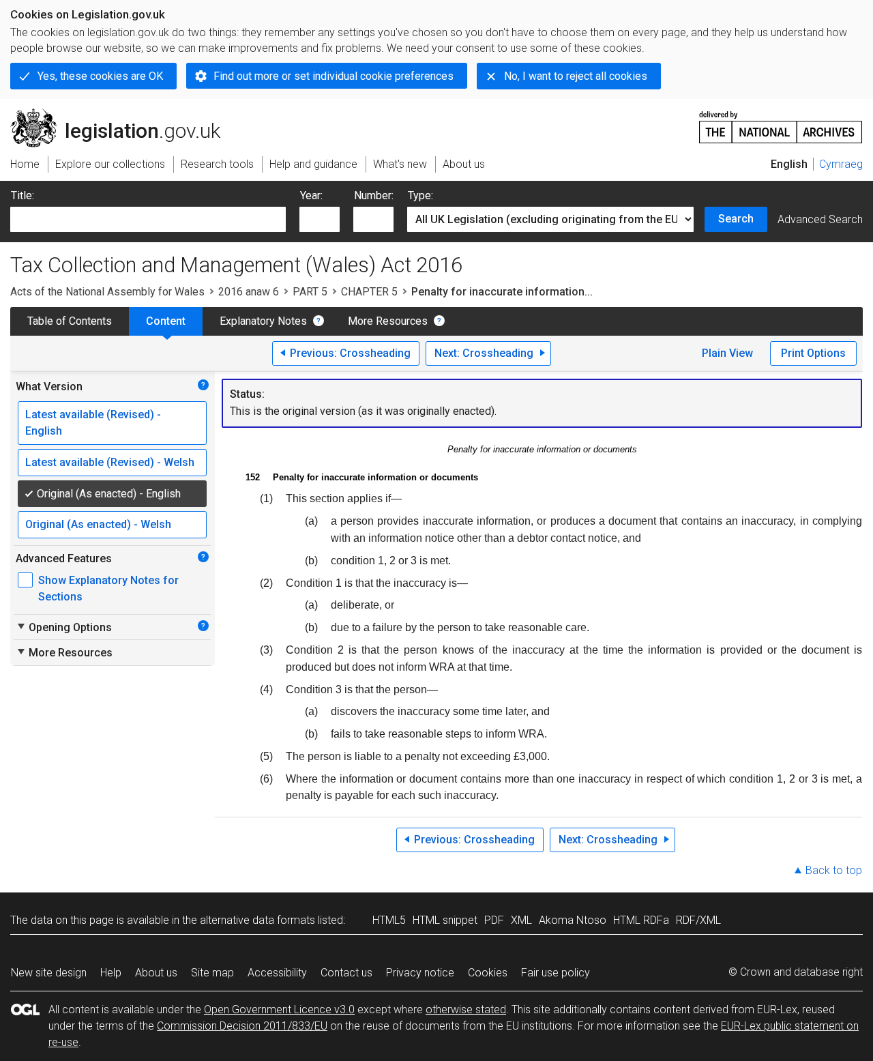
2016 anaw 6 (248, 291)
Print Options (813, 353)
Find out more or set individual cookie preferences (333, 76)
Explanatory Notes (263, 321)
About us (156, 972)
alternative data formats (257, 920)
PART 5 (310, 291)
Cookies (487, 972)
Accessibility (277, 972)
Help (110, 972)
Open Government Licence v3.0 (279, 1009)
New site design (49, 972)
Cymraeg (841, 164)
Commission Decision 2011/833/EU (242, 1025)
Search (736, 218)
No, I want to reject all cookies (575, 76)
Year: (311, 195)
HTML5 (389, 920)
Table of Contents (69, 321)
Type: (420, 195)
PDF (494, 920)
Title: (22, 195)
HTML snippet (445, 920)
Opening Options (64, 627)
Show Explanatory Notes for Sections (108, 588)
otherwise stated (466, 1009)
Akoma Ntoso (572, 920)
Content (166, 321)
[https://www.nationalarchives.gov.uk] (781, 122)
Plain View (727, 353)
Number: (374, 195)
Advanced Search (820, 219)
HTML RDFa (641, 920)
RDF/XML (698, 920)
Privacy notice (420, 972)
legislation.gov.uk (123, 114)
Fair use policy (555, 972)
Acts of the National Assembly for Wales (107, 291)
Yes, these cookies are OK (100, 76)
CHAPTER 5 (369, 291)
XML (521, 920)
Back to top (833, 870)
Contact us (346, 972)
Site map (212, 972)
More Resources (388, 321)
